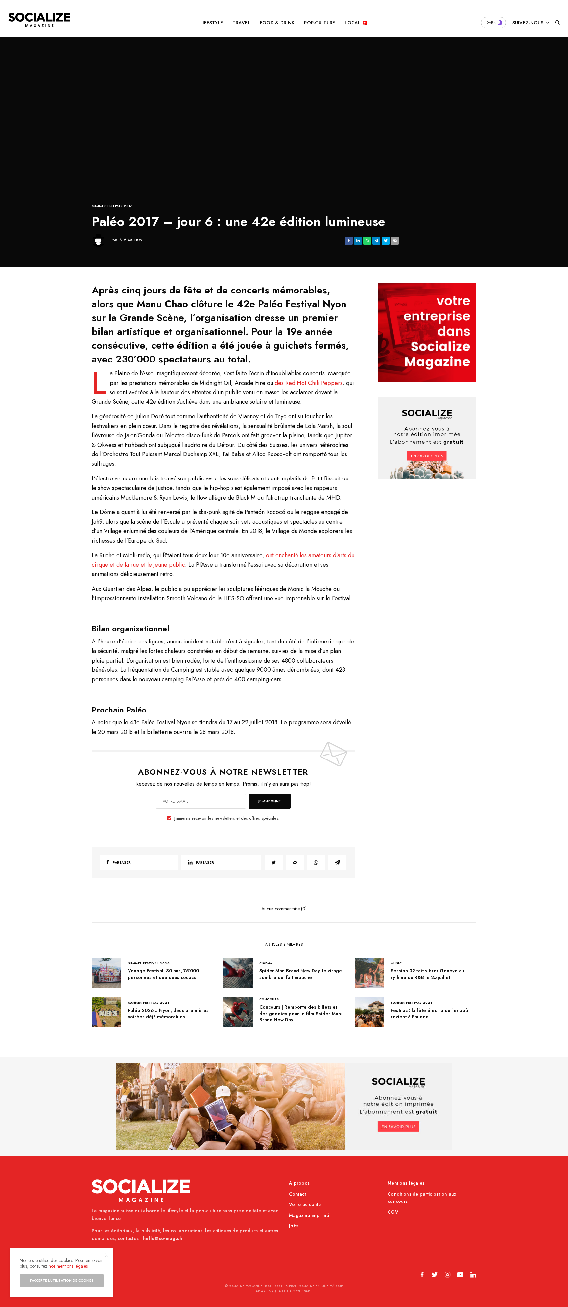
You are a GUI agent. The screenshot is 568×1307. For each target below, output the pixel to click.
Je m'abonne (269, 801)
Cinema (265, 963)
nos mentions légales (68, 1266)
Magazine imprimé (309, 1215)
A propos (299, 1183)
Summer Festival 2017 (112, 205)
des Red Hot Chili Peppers (309, 383)
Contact (297, 1194)
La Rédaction (130, 239)
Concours (269, 999)
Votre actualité (305, 1204)
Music (396, 963)
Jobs (293, 1226)
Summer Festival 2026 (149, 963)
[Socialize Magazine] (39, 20)
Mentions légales (406, 1183)
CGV (393, 1212)
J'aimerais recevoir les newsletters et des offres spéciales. (226, 818)
